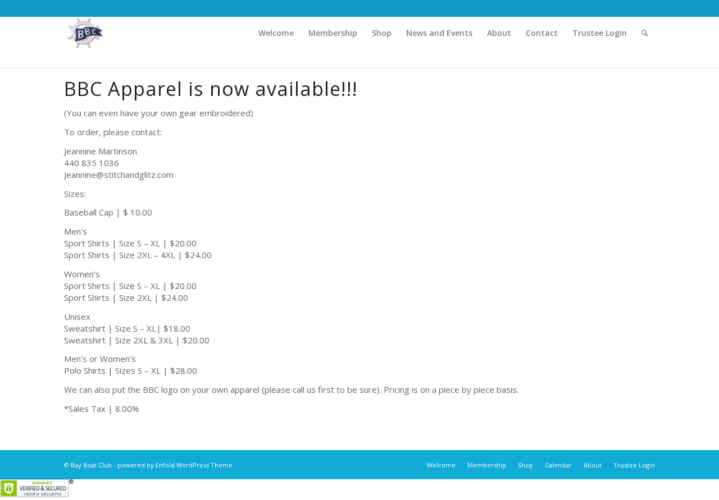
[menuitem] (276, 33)
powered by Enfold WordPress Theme (175, 465)
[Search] (644, 33)
